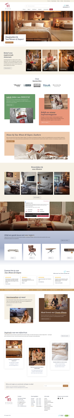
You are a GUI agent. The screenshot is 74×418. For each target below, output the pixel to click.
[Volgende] (72, 60)
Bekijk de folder (9, 104)
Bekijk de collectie (9, 42)
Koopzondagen (53, 1)
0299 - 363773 (21, 403)
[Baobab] (47, 86)
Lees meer (9, 305)
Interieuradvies (46, 9)
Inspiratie (39, 9)
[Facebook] (58, 398)
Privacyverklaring (47, 407)
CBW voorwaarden (47, 405)
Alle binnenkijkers (37, 197)
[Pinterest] (62, 398)
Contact (62, 1)
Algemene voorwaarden (48, 406)
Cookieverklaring (47, 408)
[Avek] (27, 86)
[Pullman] (57, 86)
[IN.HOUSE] (17, 86)
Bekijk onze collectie (64, 240)
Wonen (24, 9)
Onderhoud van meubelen (48, 402)
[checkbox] (26, 209)
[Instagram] (60, 398)
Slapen (29, 9)
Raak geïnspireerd (7, 68)
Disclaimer (46, 410)
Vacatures (46, 403)
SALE (51, 9)
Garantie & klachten (47, 401)
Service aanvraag (67, 1)
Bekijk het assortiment (45, 318)
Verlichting (34, 9)
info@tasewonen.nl (22, 402)
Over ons (48, 1)
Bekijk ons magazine (45, 122)
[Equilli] (37, 86)
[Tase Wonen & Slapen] (7, 6)
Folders (58, 1)
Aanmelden (65, 385)
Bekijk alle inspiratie (65, 335)
